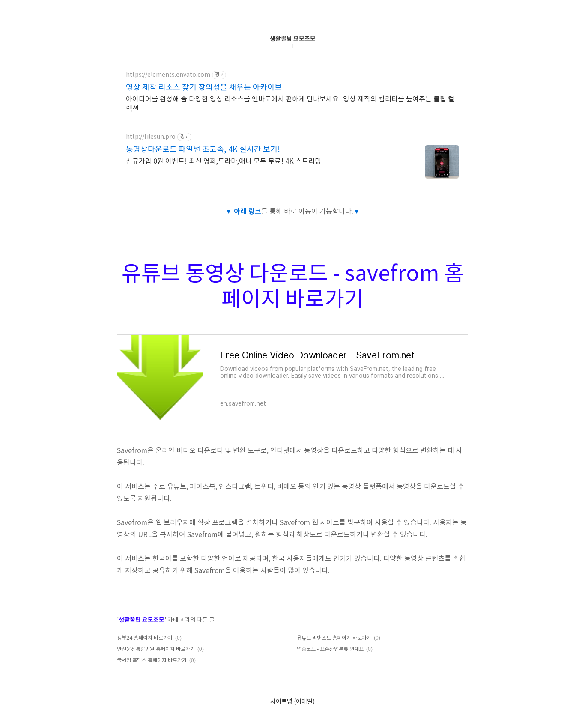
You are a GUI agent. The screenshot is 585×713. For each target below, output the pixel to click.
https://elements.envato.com (168, 75)
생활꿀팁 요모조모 (293, 38)
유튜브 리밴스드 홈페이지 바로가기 (334, 638)
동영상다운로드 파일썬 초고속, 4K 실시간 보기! (203, 149)
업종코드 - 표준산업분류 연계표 (330, 649)
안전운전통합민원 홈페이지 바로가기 (156, 649)
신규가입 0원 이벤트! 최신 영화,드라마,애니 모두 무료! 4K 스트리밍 (223, 161)
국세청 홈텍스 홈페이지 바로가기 (152, 660)
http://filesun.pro (151, 137)
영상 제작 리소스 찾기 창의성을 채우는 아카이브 (204, 87)
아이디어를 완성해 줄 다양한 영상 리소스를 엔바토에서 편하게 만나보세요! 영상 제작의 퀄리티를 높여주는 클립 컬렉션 (290, 104)
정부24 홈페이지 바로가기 (145, 638)
